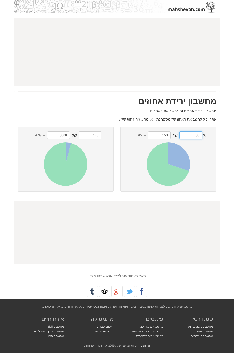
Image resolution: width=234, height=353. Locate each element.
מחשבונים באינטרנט (200, 326)
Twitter (129, 291)
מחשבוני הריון (55, 336)
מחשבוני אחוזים (203, 331)
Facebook (141, 291)
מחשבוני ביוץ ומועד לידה (49, 331)
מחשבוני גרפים (104, 331)
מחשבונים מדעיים (202, 336)
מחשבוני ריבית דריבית (149, 336)
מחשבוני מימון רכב (151, 326)
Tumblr (92, 291)
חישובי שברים (105, 326)
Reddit (104, 291)
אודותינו (145, 345)
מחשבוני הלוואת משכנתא (147, 331)
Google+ (117, 291)
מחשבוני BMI (55, 326)
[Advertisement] (117, 52)
